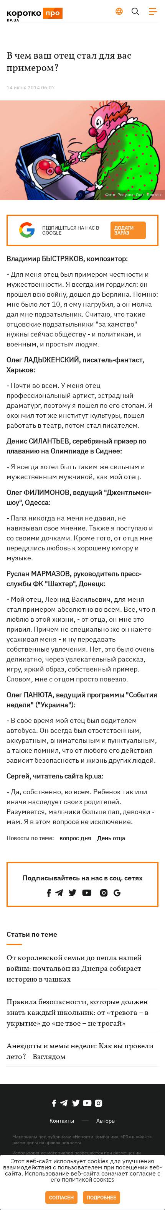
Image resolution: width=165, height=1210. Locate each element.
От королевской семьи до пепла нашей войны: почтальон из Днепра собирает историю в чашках (74, 969)
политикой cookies (88, 1179)
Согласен (61, 1197)
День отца (111, 838)
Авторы (106, 1120)
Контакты (62, 1120)
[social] (49, 893)
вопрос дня (75, 838)
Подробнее (101, 1197)
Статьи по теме (32, 934)
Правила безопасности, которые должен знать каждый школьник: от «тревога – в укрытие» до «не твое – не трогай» (77, 1013)
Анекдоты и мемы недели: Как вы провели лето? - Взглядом (80, 1051)
